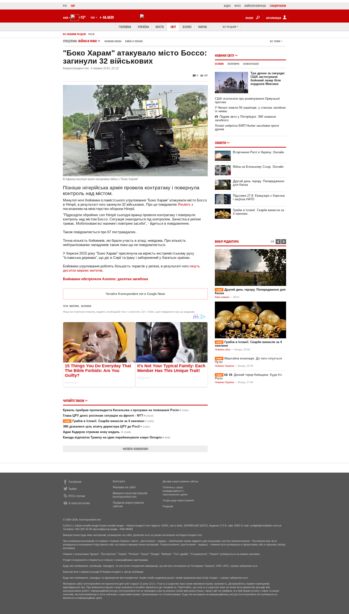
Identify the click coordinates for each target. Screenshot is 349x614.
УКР (73, 6)
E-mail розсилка (79, 503)
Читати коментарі (135, 449)
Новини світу (224, 55)
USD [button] (93, 17)
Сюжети (220, 142)
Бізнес (187, 26)
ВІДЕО (227, 6)
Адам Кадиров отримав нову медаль (97, 432)
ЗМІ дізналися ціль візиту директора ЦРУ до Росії (106, 426)
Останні (219, 63)
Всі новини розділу (74, 34)
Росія (91, 34)
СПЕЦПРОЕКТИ (278, 6)
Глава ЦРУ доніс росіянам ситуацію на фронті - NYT (108, 415)
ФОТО (237, 6)
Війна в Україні (134, 41)
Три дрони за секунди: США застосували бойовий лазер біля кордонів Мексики (267, 78)
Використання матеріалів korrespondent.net (130, 495)
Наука (202, 26)
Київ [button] (65, 17)
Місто (160, 26)
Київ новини (222, 297)
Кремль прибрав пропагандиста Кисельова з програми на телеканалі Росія (126, 410)
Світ (173, 26)
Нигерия (74, 306)
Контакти (119, 481)
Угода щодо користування (178, 500)
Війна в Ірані (110, 41)
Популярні (233, 63)
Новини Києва (113, 41)
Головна (125, 26)
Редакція (168, 506)
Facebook (75, 482)
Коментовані (251, 63)
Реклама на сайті (124, 487)
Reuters (184, 204)
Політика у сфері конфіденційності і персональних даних (175, 491)
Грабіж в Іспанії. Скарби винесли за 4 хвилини (109, 421)
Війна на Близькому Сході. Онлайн (258, 166)
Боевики (86, 306)
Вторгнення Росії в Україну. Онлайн (258, 152)
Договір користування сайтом (180, 481)
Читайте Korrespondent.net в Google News (135, 294)
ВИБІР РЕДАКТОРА (227, 241)
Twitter (73, 489)
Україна (143, 26)
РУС (65, 6)
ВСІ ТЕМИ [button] (275, 41)
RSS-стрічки (77, 496)
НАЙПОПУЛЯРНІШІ (255, 6)
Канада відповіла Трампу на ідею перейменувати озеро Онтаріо (116, 437)
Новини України (224, 365)
